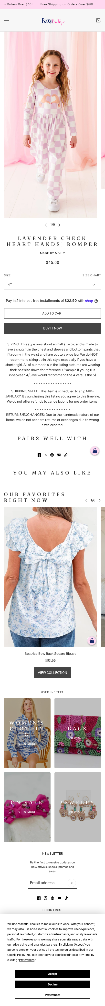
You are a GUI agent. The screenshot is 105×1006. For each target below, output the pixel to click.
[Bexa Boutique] (53, 20)
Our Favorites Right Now (35, 497)
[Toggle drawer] (6, 20)
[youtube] (59, 898)
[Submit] (72, 883)
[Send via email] (59, 455)
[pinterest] (52, 898)
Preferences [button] (26, 960)
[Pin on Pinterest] (52, 455)
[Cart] (98, 20)
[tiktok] (66, 898)
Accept (52, 974)
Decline (52, 984)
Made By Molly (52, 253)
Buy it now (52, 328)
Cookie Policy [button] (16, 955)
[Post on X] (45, 455)
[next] (59, 224)
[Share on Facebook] (39, 455)
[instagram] (45, 898)
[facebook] (39, 898)
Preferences (52, 995)
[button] (65, 455)
